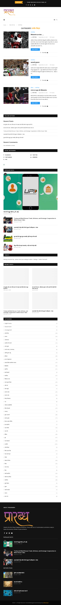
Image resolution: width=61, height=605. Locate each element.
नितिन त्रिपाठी (31, 408)
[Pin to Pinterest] (45, 52)
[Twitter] (28, 5)
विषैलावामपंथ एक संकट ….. (37, 35)
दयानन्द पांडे (31, 395)
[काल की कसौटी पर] (7, 584)
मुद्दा (31, 437)
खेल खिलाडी (31, 372)
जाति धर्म (31, 385)
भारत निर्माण (31, 427)
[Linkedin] (32, 5)
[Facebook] (4, 533)
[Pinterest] (30, 5)
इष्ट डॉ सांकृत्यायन (31, 359)
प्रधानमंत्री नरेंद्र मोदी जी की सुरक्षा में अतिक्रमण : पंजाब (13, 134)
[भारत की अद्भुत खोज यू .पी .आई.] (30, 192)
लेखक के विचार (31, 460)
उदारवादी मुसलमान (35, 62)
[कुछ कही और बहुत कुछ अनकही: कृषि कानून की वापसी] (7, 239)
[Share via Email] (47, 52)
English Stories (31, 323)
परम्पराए (31, 411)
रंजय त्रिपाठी (31, 441)
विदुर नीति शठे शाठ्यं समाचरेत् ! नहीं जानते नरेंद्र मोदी (25, 245)
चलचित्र (31, 375)
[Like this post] (40, 52)
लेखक (31, 457)
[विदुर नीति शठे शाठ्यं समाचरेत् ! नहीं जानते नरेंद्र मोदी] (7, 248)
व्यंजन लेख (31, 467)
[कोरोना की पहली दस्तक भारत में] (7, 593)
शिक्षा (31, 470)
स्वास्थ (31, 493)
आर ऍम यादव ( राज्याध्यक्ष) (31, 349)
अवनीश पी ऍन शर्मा (31, 343)
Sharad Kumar (31, 326)
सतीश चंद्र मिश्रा (31, 476)
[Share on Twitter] (44, 52)
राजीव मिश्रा (33, 32)
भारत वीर (31, 431)
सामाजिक (31, 480)
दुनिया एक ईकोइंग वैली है (19, 573)
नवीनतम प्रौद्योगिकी (31, 405)
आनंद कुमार (31, 346)
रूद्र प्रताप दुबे (31, 454)
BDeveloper (46, 602)
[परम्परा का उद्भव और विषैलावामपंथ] (15, 95)
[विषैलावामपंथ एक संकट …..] (15, 40)
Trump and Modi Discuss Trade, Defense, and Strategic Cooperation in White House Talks (25, 131)
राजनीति (31, 444)
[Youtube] (34, 5)
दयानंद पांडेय (31, 392)
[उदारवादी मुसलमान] (15, 67)
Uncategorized (31, 330)
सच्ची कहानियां (31, 473)
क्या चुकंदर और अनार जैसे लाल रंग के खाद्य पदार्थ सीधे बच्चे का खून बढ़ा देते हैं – (18, 124)
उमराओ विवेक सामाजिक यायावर (31, 362)
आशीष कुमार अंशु (31, 352)
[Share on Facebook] (42, 52)
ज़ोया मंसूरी (31, 388)
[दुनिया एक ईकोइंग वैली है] (7, 575)
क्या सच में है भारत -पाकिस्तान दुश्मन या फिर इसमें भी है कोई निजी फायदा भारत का (18, 127)
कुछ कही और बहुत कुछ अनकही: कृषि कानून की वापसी (13, 137)
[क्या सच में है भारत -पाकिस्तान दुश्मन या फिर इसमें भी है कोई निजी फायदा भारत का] (45, 276)
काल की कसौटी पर (18, 582)
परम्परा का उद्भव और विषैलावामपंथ (39, 90)
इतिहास (32, 87)
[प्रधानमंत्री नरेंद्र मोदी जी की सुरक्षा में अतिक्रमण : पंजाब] (7, 230)
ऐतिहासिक (31, 366)
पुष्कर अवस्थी (31, 414)
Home (4, 25)
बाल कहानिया (31, 424)
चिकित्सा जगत (31, 379)
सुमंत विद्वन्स (31, 483)
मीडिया (31, 434)
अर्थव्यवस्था (31, 339)
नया (31, 401)
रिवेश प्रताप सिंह (31, 450)
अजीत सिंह (31, 333)
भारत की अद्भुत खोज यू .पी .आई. (11, 212)
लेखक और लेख (12, 25)
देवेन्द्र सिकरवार (31, 398)
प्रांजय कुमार (31, 418)
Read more (35, 49)
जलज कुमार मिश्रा (31, 382)
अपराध (31, 336)
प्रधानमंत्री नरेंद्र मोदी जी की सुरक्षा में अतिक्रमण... (36, 2)
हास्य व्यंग (31, 496)
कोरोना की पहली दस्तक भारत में (20, 591)
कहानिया (31, 369)
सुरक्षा (31, 486)
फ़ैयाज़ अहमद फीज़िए (31, 421)
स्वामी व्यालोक (31, 489)
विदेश (31, 463)
